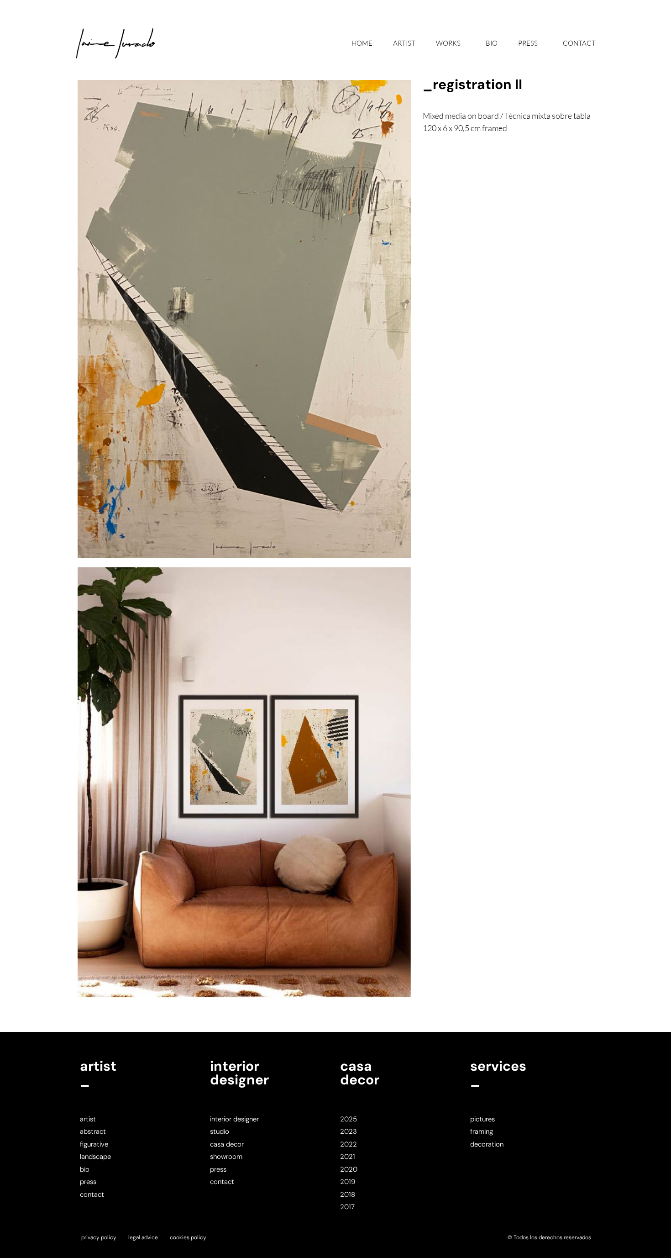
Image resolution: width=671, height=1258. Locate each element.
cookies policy (188, 1237)
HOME (361, 43)
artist (404, 43)
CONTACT (579, 43)
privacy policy (98, 1237)
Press (528, 43)
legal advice (143, 1237)
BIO (492, 43)
